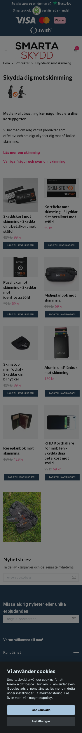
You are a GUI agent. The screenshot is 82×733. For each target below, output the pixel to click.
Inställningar (41, 721)
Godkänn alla (41, 710)
